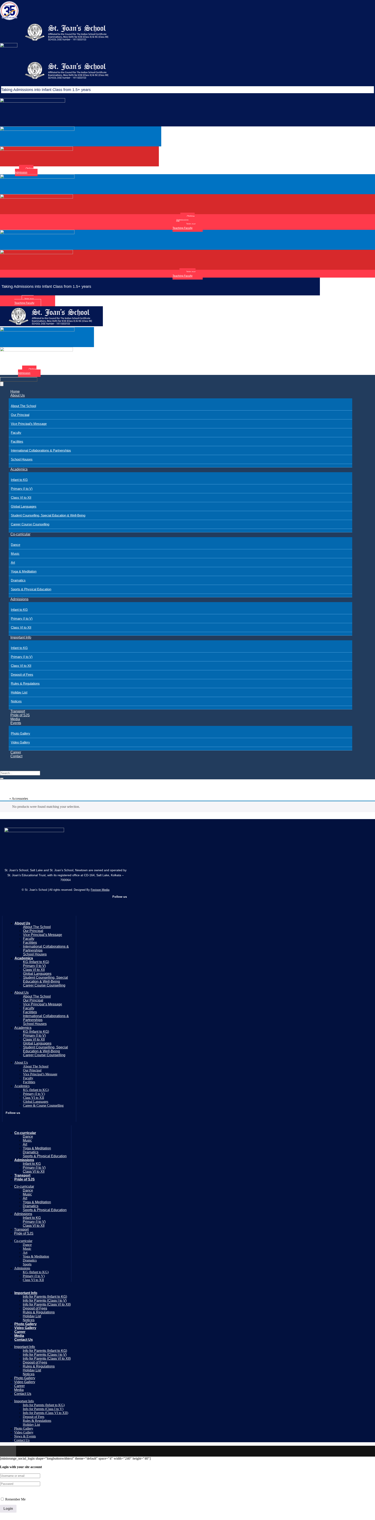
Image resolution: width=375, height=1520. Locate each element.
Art (13, 562)
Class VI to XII (21, 497)
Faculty (16, 432)
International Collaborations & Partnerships (41, 450)
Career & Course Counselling (43, 1105)
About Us (17, 395)
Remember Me (15, 1499)
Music (15, 553)
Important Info (20, 637)
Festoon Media (100, 889)
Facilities (17, 441)
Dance (15, 544)
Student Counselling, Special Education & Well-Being (48, 515)
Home (15, 391)
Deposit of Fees (22, 674)
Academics (19, 469)
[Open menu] (18, 379)
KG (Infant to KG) (36, 962)
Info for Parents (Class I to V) (45, 1300)
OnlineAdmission (24, 170)
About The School (23, 406)
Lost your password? (14, 1491)
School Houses (22, 459)
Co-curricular (20, 534)
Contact (16, 756)
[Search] (1, 778)
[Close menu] (1, 384)
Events (15, 723)
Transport (17, 711)
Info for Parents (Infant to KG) (45, 1296)
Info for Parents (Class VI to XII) (47, 1304)
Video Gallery (20, 742)
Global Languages (23, 506)
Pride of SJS (20, 715)
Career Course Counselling (30, 524)
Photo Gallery (20, 733)
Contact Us (23, 1339)
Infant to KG (19, 480)
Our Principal (20, 415)
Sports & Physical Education (31, 589)
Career (15, 752)
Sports (27, 1264)
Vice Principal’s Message (29, 424)
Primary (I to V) (22, 488)
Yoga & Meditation (23, 571)
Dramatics (18, 580)
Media (15, 719)
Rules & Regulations (25, 683)
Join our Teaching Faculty (184, 226)
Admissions (19, 599)
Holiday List (19, 692)
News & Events (25, 1436)
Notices (16, 701)
